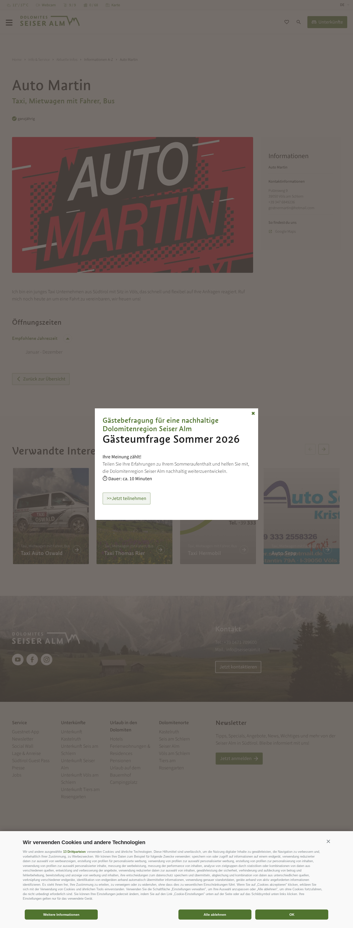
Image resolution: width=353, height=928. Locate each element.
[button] (328, 841)
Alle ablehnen (215, 914)
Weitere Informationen (61, 914)
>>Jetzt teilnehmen (126, 498)
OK (291, 914)
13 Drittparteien (74, 851)
